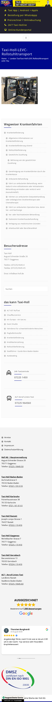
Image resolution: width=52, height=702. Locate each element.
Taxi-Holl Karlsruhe (10, 496)
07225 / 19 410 (15, 544)
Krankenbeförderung (15, 132)
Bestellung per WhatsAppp (22, 15)
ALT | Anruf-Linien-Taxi (12, 574)
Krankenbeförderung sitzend (20, 145)
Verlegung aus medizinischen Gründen (24, 223)
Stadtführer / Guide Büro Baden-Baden (23, 351)
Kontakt (7, 441)
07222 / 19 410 (15, 525)
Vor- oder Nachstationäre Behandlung (24, 214)
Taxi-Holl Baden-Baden (12, 477)
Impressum (9, 445)
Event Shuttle (12, 324)
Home (4, 58)
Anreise (7, 437)
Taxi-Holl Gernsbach (10, 555)
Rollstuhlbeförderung (17, 150)
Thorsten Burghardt (20, 629)
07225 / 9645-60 (16, 584)
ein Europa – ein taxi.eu (16, 319)
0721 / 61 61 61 (16, 505)
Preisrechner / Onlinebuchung (24, 20)
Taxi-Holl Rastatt (9, 516)
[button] (26, 607)
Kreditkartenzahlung (15, 342)
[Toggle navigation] (26, 38)
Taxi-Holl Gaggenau (10, 535)
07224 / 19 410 (15, 564)
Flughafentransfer (14, 333)
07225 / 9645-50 (16, 466)
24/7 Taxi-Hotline (17, 24)
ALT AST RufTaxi (13, 310)
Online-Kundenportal (19, 29)
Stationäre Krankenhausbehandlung (23, 219)
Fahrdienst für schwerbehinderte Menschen (25, 328)
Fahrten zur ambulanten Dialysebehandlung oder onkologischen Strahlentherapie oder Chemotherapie (25, 200)
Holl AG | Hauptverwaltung (14, 457)
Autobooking (12, 356)
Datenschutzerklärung (13, 449)
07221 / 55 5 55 (16, 486)
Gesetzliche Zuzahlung (18, 154)
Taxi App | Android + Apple (23, 10)
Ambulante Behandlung (18, 179)
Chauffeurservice (14, 315)
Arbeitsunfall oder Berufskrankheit (23, 228)
